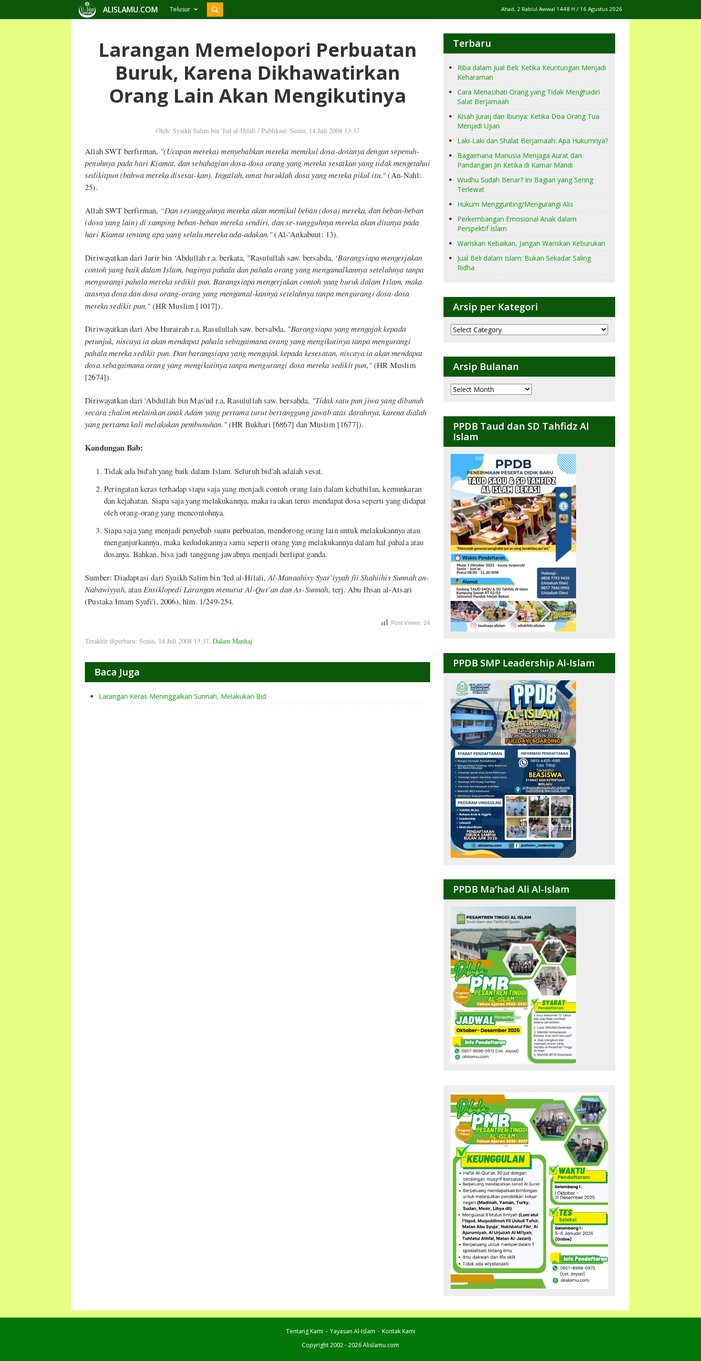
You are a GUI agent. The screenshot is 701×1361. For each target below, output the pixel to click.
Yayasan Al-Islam (352, 1331)
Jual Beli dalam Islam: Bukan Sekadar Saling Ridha (524, 262)
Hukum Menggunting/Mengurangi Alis (515, 204)
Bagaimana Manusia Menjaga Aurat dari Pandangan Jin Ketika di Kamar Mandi (519, 160)
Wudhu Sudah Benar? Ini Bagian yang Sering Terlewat (525, 184)
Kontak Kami (398, 1331)
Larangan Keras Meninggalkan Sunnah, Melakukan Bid (182, 696)
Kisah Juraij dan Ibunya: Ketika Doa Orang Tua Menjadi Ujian (528, 121)
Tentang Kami (304, 1331)
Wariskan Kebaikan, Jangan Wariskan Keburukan (531, 243)
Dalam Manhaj (232, 640)
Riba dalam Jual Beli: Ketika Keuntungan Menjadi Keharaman (531, 72)
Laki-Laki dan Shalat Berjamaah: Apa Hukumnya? (532, 140)
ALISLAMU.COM (130, 9)
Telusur (180, 9)
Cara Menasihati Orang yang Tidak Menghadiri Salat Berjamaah (528, 96)
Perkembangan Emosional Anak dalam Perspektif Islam (517, 223)
